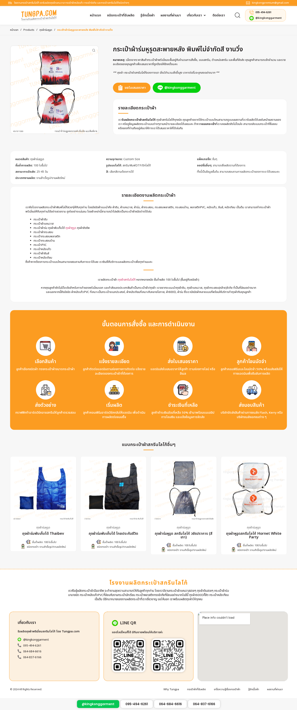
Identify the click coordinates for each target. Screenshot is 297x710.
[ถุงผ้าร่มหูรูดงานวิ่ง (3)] (54, 89)
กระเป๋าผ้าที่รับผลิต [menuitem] (196, 689)
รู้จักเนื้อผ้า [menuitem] (253, 689)
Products (28, 30)
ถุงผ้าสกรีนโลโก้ (126, 280)
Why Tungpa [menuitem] (171, 689)
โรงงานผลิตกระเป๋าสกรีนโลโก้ (148, 583)
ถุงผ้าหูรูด (70, 228)
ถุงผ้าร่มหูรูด (45, 30)
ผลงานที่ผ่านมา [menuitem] (275, 689)
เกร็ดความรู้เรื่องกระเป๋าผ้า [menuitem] (227, 689)
